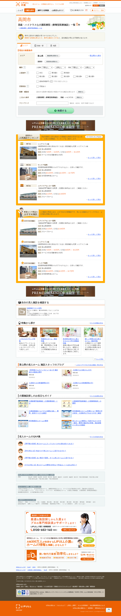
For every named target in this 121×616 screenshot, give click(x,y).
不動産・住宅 (19, 586)
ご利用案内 (95, 2)
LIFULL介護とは (50, 605)
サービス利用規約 (83, 605)
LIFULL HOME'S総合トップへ (75, 2)
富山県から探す (95, 55)
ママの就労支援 (48, 586)
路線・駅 (40, 46)
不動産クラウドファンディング (62, 586)
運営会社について (100, 608)
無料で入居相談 (43, 10)
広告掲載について (87, 2)
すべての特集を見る (96, 323)
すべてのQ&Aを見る (96, 436)
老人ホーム (33, 586)
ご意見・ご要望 (71, 605)
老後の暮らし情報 (84, 586)
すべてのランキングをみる (94, 137)
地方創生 (40, 586)
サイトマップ (102, 2)
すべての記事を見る (96, 396)
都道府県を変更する (52, 55)
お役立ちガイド (58, 10)
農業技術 (92, 586)
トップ (20, 10)
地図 (54, 46)
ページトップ (108, 611)
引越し (27, 586)
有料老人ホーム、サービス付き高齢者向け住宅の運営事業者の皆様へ (60, 541)
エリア (25, 45)
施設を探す (30, 10)
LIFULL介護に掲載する (79, 608)
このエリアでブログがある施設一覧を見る (89, 365)
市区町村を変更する (51, 61)
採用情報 (90, 608)
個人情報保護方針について (97, 605)
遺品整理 (75, 586)
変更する (80, 92)
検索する (62, 110)
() (58, 81)
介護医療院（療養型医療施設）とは (30, 28)
